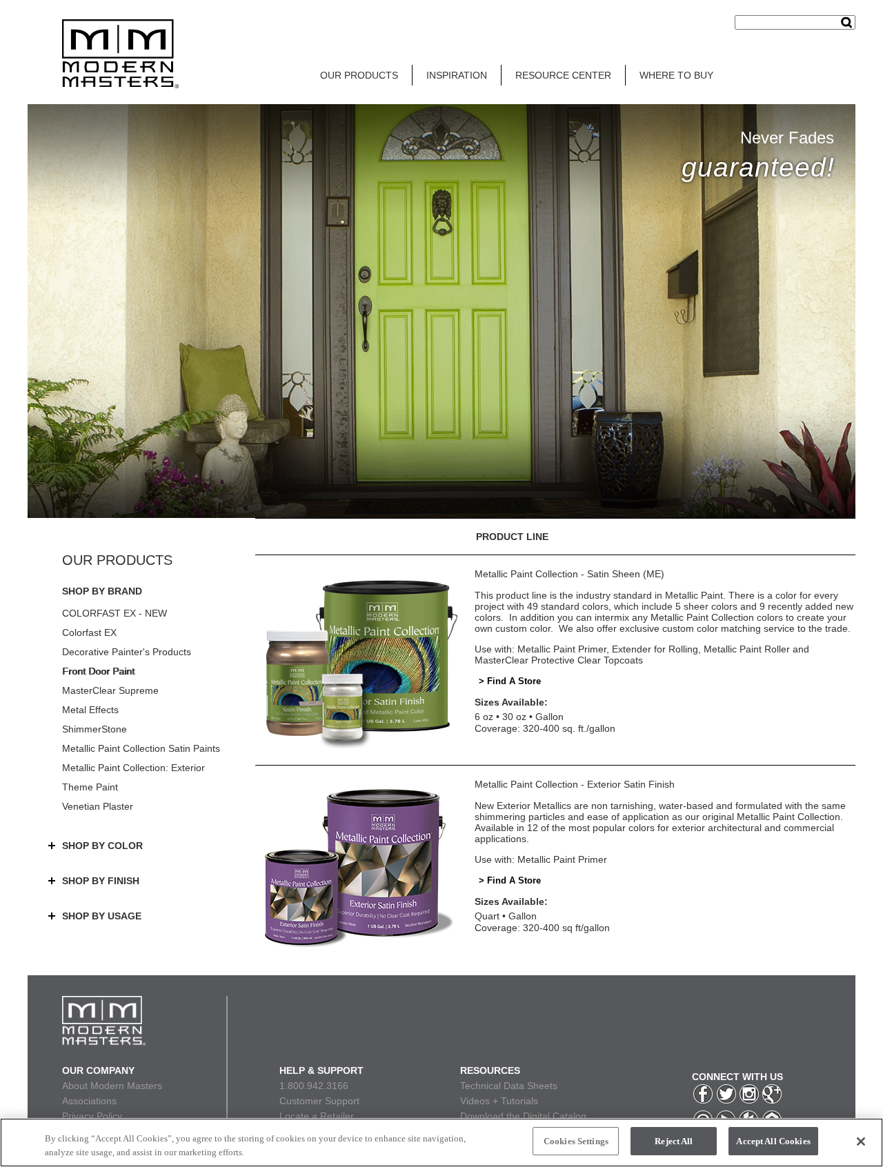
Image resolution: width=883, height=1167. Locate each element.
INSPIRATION (456, 75)
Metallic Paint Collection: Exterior (133, 767)
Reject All (674, 1141)
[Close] (861, 1141)
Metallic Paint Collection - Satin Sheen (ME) (569, 573)
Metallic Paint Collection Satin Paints (141, 748)
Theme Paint (90, 786)
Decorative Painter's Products (126, 651)
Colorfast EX (89, 632)
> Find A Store (510, 681)
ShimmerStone (94, 729)
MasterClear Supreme (110, 690)
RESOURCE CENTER (563, 75)
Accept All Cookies (773, 1141)
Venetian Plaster (97, 806)
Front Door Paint (98, 671)
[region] (441, 1142)
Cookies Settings (576, 1141)
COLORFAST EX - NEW (114, 613)
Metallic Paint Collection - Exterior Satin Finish (575, 784)
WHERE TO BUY (676, 75)
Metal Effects (90, 709)
